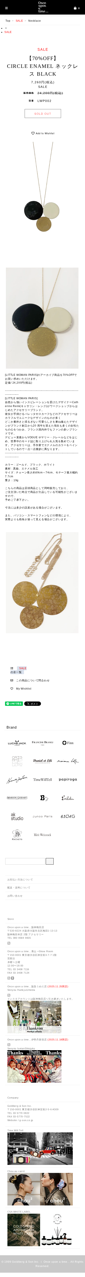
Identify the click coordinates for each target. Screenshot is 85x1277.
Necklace (34, 20)
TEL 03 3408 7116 (18, 969)
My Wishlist (23, 688)
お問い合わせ (15, 895)
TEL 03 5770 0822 (18, 1113)
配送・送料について (19, 887)
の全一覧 (18, 670)
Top (7, 20)
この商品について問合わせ (33, 680)
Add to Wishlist (44, 133)
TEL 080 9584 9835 (19, 938)
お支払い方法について (20, 879)
